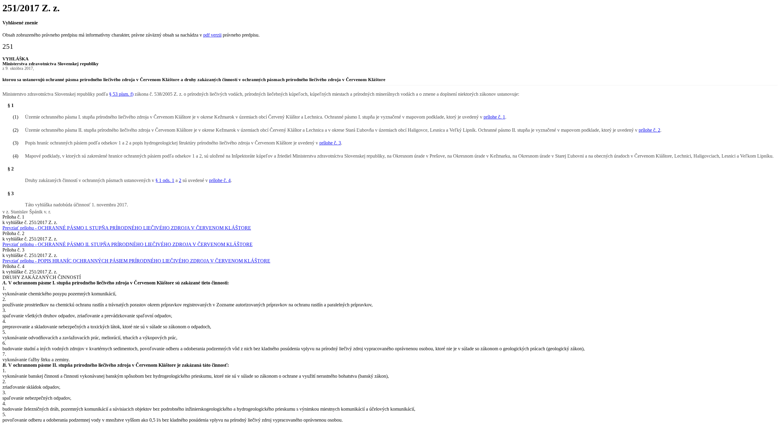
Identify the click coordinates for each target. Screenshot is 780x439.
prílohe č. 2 (649, 130)
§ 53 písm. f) (121, 94)
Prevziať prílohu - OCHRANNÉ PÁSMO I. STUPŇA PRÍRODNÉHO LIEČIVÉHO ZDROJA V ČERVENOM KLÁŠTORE (126, 227)
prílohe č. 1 (494, 117)
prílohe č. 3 (330, 142)
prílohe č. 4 (220, 180)
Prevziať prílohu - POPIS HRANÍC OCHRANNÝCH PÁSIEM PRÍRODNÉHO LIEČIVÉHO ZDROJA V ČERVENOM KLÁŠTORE (136, 260)
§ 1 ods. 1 (164, 180)
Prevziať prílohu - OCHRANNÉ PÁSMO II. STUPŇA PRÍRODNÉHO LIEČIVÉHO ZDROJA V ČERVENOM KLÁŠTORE (127, 244)
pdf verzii (212, 34)
